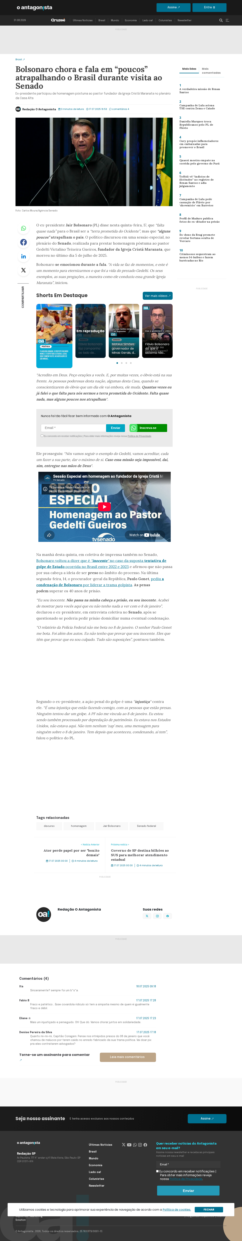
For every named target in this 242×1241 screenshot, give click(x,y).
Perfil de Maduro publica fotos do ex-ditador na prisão (199, 221)
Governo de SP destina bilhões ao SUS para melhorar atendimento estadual (136, 841)
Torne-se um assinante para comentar (54, 1054)
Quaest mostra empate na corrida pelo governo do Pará (198, 163)
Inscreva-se (148, 428)
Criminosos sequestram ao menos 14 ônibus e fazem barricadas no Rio (196, 258)
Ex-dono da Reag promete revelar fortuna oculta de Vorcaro (195, 238)
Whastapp (23, 228)
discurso (49, 826)
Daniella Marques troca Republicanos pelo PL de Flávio (199, 124)
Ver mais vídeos (156, 296)
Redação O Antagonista (39, 109)
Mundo (115, 20)
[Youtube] (129, 1145)
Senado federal (146, 826)
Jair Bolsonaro (112, 826)
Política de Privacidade (139, 436)
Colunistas (165, 20)
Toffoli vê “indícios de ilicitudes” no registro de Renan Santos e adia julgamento (199, 182)
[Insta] (140, 1145)
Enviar (115, 428)
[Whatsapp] (135, 1145)
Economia (131, 20)
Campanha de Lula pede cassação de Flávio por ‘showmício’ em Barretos (194, 203)
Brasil (102, 20)
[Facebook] (145, 1145)
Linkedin (23, 256)
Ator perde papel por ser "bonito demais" (63, 839)
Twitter (23, 270)
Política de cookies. (177, 1209)
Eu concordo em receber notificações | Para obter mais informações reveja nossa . (75, 436)
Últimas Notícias (83, 20)
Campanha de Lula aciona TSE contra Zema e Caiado (198, 108)
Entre (208, 7)
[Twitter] (124, 1145)
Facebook (23, 242)
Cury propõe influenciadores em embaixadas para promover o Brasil (199, 145)
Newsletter (185, 20)
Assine (172, 7)
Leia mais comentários (127, 1057)
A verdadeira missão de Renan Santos (198, 91)
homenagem (79, 826)
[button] (117, 363)
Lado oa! (148, 20)
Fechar (209, 1209)
